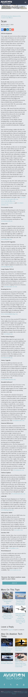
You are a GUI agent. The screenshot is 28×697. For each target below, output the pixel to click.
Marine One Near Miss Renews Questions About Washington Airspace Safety (13, 7)
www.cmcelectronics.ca (7, 203)
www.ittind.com (8, 334)
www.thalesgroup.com (7, 510)
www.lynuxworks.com (18, 420)
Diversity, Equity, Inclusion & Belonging (14, 692)
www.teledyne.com (6, 239)
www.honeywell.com (6, 221)
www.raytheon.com (15, 570)
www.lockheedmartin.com (8, 379)
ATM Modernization (6, 16)
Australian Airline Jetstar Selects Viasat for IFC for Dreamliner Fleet (20, 602)
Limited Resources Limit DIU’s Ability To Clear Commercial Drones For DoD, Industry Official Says (20, 618)
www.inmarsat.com (18, 470)
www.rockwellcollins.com (8, 201)
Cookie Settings (4, 692)
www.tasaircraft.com (12, 199)
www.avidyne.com (13, 548)
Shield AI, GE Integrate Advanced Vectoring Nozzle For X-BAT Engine (6, 649)
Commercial (4, 17)
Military (10, 17)
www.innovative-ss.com (10, 286)
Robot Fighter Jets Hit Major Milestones (7, 662)
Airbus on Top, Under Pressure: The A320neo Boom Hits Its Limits (7, 616)
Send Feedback (5, 26)
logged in (10, 629)
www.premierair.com (7, 266)
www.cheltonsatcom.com (18, 493)
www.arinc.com (18, 530)
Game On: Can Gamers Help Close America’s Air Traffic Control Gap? (20, 664)
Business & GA (16, 16)
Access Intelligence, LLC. (8, 691)
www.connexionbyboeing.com (9, 314)
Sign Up (14, 583)
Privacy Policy (24, 691)
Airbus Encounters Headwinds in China (7, 601)
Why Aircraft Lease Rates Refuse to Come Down (20, 648)
